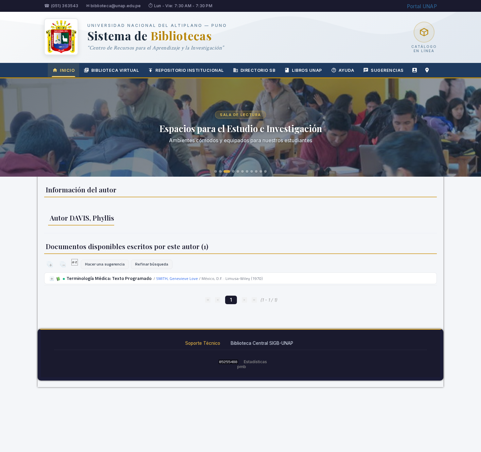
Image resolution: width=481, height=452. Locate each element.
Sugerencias (387, 70)
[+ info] (52, 279)
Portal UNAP (422, 6)
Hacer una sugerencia (105, 264)
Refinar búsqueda (151, 264)
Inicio (67, 70)
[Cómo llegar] (427, 70)
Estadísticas (255, 361)
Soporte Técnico (202, 343)
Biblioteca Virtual (115, 70)
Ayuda (346, 70)
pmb (241, 366)
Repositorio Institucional (189, 70)
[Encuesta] (414, 70)
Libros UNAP (307, 70)
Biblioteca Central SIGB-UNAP (262, 343)
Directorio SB (258, 70)
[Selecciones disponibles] (75, 263)
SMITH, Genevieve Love (177, 278)
